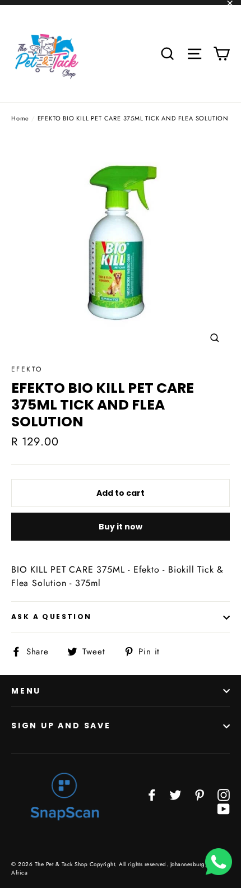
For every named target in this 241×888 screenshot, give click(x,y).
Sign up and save (61, 725)
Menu (26, 690)
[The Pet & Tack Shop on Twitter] (175, 794)
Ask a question (51, 616)
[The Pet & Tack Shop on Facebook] (152, 794)
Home (20, 118)
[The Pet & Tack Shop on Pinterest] (199, 794)
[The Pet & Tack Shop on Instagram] (223, 794)
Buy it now (120, 526)
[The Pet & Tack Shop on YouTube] (223, 808)
